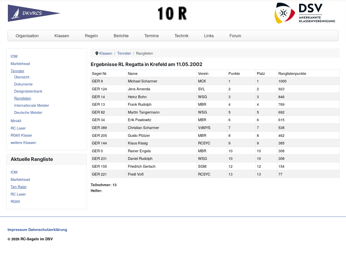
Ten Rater (19, 186)
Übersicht (21, 76)
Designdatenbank (28, 91)
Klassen (61, 35)
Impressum (17, 229)
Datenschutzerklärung (47, 229)
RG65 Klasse (21, 135)
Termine (151, 35)
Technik (181, 35)
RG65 (15, 201)
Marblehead (20, 63)
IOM (14, 56)
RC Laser (18, 128)
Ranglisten (22, 98)
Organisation (27, 35)
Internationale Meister (31, 105)
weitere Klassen (23, 142)
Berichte (121, 35)
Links (209, 35)
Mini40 (16, 120)
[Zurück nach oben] (337, 247)
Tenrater (17, 70)
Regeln (91, 35)
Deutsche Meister (28, 112)
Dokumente (23, 84)
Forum (235, 35)
